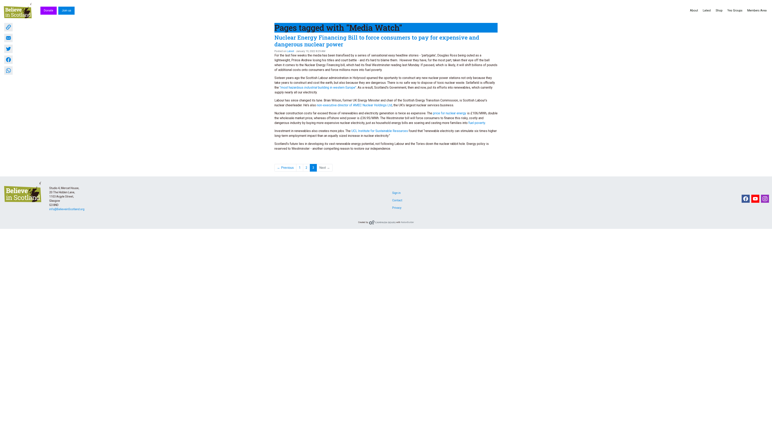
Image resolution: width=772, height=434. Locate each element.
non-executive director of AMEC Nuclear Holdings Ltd (354, 105)
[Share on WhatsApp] (8, 70)
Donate (48, 10)
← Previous (285, 168)
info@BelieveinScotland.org (66, 209)
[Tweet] (8, 49)
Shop (719, 10)
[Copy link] (8, 27)
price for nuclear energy (449, 113)
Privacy (396, 207)
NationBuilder (407, 222)
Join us (66, 10)
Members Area (757, 10)
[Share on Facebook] (8, 59)
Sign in (396, 192)
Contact (397, 200)
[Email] (8, 38)
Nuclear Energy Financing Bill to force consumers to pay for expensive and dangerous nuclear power (376, 41)
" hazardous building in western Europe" (318, 87)
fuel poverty (476, 123)
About (694, 10)
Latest (707, 10)
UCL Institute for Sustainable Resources (379, 131)
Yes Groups (734, 10)
